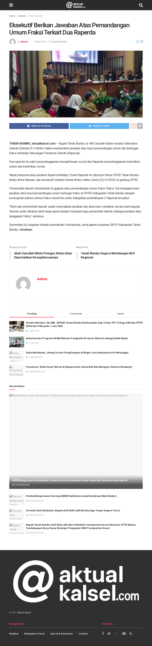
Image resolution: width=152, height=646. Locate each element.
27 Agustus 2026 (22, 485)
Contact (83, 633)
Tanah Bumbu (36, 16)
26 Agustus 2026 (36, 501)
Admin (24, 41)
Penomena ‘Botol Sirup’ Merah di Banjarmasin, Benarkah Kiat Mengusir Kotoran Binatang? (79, 366)
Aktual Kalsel (24, 612)
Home (12, 16)
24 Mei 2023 (40, 41)
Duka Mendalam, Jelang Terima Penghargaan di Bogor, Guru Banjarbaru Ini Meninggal (77, 352)
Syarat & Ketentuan (61, 633)
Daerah (22, 16)
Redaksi (14, 633)
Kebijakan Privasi (34, 633)
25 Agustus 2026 (36, 515)
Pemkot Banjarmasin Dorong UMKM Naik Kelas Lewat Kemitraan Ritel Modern (71, 496)
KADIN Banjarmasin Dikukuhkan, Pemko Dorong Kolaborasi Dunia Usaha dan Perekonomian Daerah (70, 480)
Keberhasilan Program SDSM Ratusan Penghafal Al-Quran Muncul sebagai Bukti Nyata (77, 338)
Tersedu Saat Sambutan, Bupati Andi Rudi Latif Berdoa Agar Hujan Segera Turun (73, 510)
